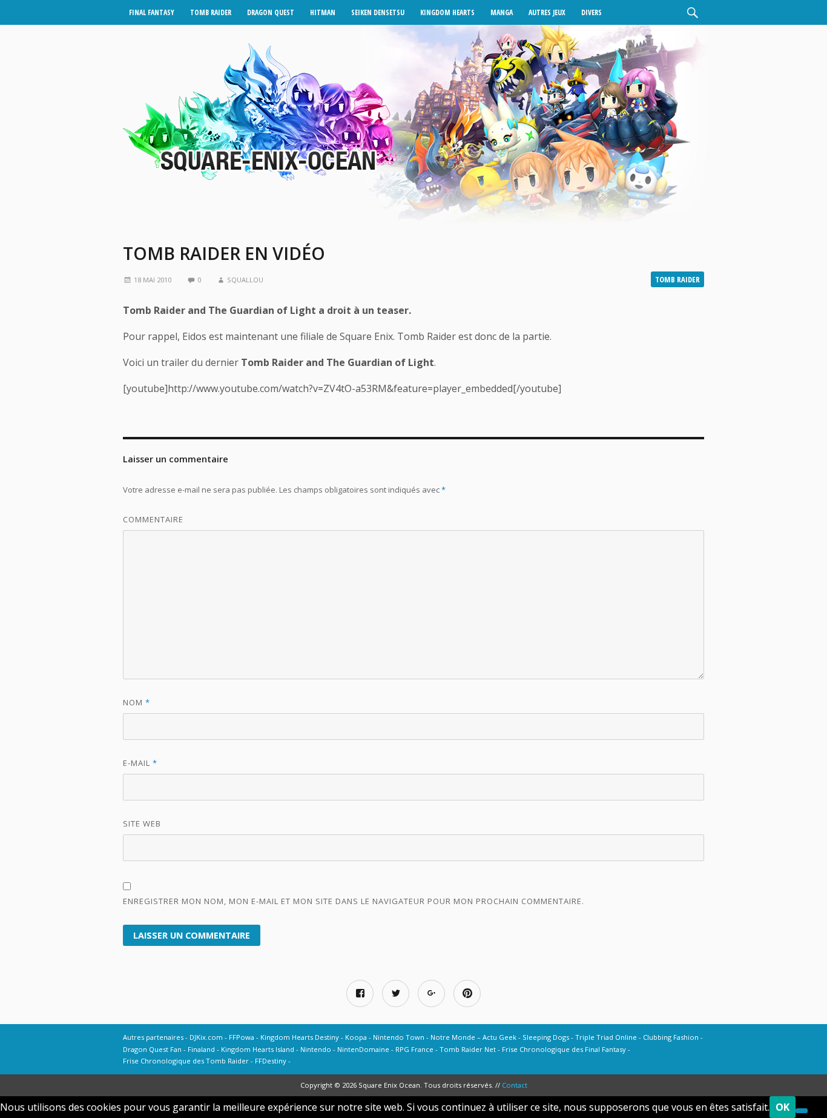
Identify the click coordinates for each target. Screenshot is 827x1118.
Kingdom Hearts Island (257, 1049)
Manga (501, 12)
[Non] (802, 1110)
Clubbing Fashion (671, 1037)
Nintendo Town (398, 1037)
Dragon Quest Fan (152, 1049)
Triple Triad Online (606, 1037)
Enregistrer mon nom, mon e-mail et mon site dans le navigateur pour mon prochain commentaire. (353, 901)
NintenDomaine (363, 1049)
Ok (782, 1107)
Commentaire (153, 519)
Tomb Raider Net (468, 1049)
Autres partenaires (153, 1037)
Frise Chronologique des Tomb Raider (186, 1060)
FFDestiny (270, 1060)
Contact (514, 1085)
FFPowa (241, 1037)
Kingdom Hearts (447, 12)
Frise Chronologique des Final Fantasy (564, 1049)
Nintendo (315, 1049)
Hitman (322, 12)
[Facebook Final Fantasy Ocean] (360, 993)
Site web (142, 823)
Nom (136, 702)
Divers (591, 12)
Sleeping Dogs (545, 1037)
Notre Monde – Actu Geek (473, 1037)
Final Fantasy (151, 12)
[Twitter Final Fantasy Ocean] (395, 993)
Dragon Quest (270, 12)
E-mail (140, 762)
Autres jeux (547, 12)
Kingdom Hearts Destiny (299, 1037)
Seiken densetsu (377, 12)
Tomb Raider (210, 12)
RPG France (414, 1049)
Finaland (201, 1049)
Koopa (356, 1037)
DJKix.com (206, 1037)
